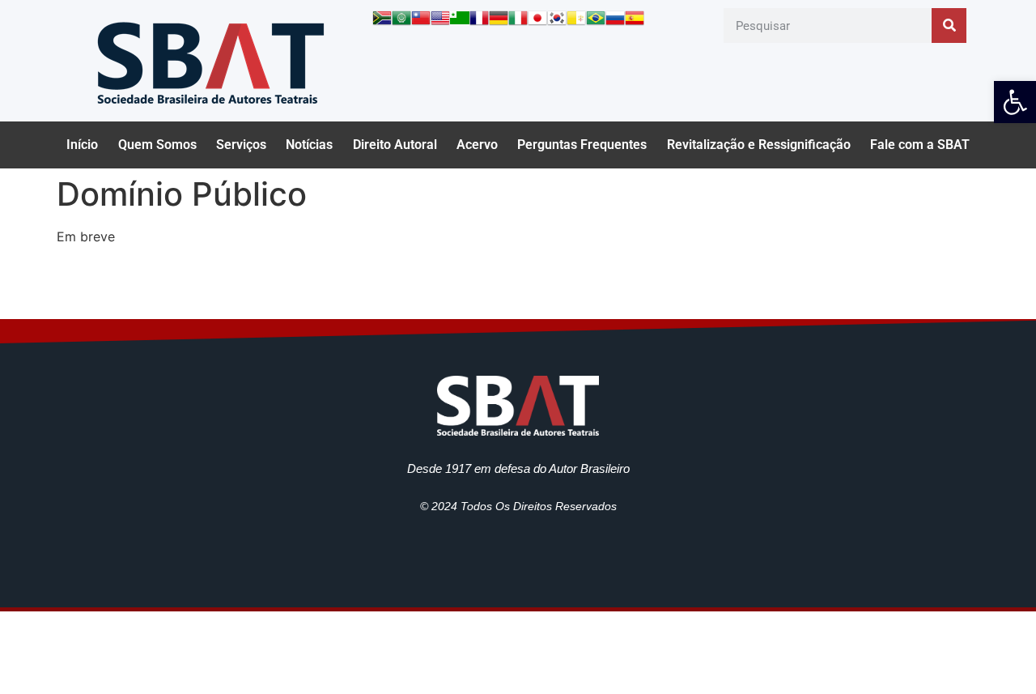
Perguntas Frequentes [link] (582, 144)
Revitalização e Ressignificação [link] (759, 144)
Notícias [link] (309, 144)
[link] (1015, 102)
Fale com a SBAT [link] (920, 144)
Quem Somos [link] (157, 144)
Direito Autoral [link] (395, 144)
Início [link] (82, 144)
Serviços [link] (241, 144)
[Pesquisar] (949, 25)
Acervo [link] (477, 144)
